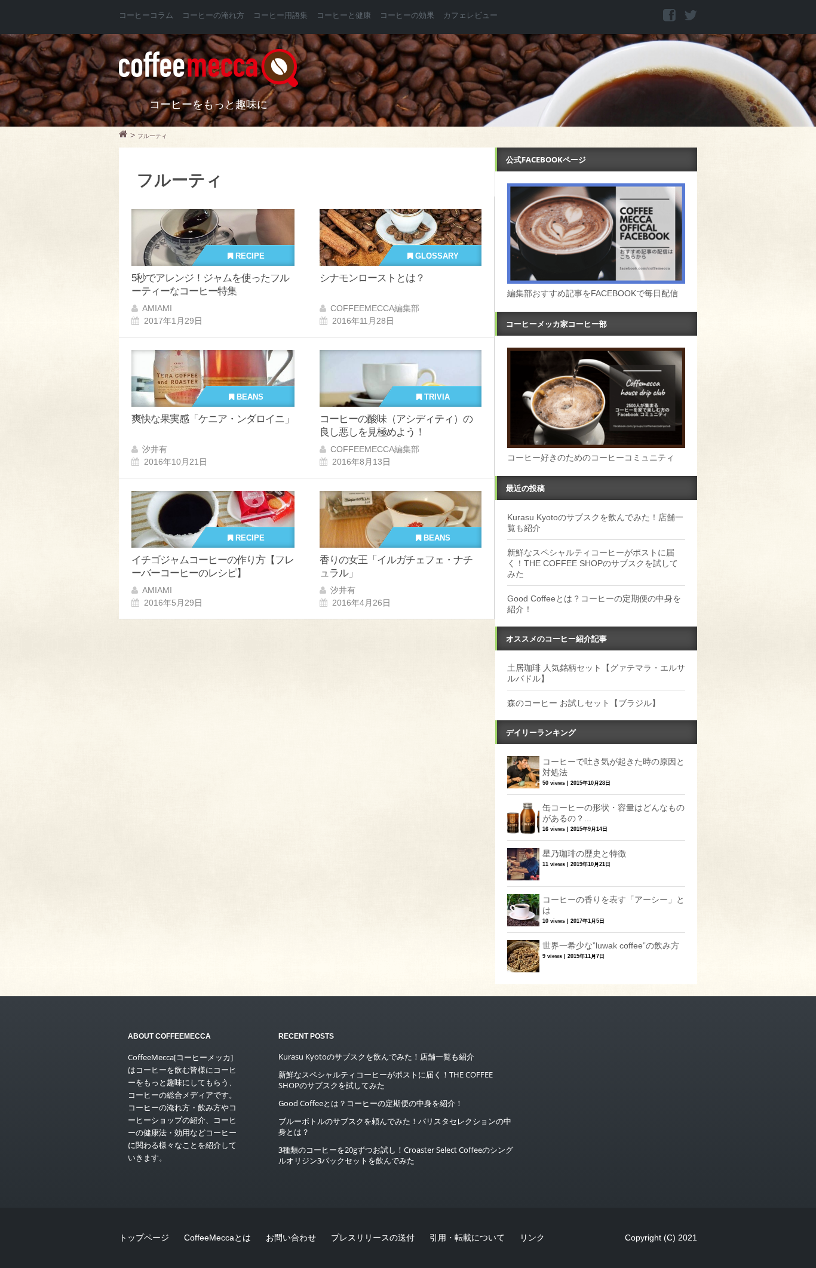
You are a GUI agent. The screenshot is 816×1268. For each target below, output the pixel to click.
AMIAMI (157, 308)
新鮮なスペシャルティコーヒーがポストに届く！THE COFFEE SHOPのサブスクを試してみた (592, 563)
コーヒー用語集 (280, 15)
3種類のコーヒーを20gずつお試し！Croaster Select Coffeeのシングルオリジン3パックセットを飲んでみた (395, 1155)
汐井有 (154, 449)
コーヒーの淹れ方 (213, 15)
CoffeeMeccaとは (217, 1237)
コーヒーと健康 (344, 15)
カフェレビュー (470, 15)
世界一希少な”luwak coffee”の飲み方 (610, 945)
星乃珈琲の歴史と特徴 (584, 853)
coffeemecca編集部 (374, 308)
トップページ (144, 1237)
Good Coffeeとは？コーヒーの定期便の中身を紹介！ (370, 1103)
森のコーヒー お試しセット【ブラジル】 (583, 703)
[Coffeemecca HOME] (123, 135)
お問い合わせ (291, 1237)
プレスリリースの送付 (373, 1237)
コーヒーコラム (146, 15)
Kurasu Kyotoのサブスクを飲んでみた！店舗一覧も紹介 (376, 1056)
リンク (532, 1237)
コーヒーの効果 (407, 15)
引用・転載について (467, 1237)
